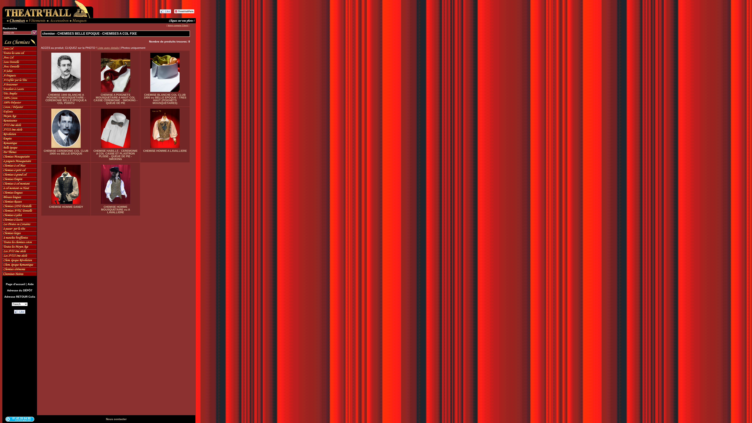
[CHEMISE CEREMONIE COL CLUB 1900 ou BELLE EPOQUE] (66, 128)
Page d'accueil (15, 284)
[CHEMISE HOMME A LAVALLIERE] (165, 128)
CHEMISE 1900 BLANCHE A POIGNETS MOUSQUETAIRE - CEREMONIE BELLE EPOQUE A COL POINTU (66, 98)
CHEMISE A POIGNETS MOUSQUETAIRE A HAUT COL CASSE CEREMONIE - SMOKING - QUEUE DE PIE (115, 98)
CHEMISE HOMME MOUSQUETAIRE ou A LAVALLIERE (115, 209)
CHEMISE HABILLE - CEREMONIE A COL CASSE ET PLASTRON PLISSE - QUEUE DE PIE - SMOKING (115, 154)
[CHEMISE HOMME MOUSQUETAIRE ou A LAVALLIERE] (115, 184)
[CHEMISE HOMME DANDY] (66, 184)
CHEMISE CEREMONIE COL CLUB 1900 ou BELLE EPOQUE (66, 152)
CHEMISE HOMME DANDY (66, 206)
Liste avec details (108, 47)
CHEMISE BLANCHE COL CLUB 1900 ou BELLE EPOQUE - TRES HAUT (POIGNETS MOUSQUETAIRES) (165, 98)
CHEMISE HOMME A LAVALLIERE (165, 150)
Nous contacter (116, 419)
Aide (31, 284)
